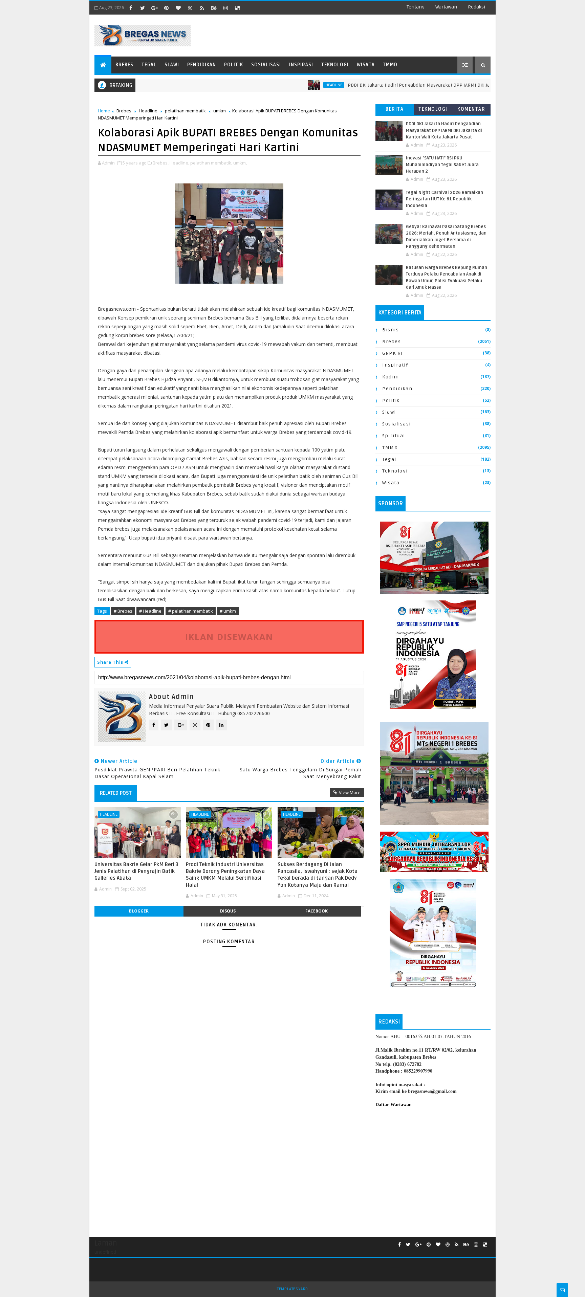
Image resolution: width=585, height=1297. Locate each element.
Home (104, 111)
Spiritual (393, 436)
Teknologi (335, 65)
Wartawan (446, 7)
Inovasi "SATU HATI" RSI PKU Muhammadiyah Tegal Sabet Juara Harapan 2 (442, 164)
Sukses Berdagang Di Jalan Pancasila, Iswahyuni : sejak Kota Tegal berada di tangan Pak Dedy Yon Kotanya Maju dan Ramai (318, 874)
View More (350, 792)
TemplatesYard (292, 1289)
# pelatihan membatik (190, 611)
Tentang (416, 7)
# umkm (228, 611)
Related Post (116, 793)
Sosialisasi (266, 65)
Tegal (149, 65)
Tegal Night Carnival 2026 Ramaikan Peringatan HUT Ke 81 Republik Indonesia (444, 199)
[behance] (214, 8)
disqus (228, 911)
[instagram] (225, 8)
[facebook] (131, 8)
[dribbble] (190, 8)
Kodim (390, 377)
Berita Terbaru (394, 110)
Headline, (179, 163)
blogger (139, 911)
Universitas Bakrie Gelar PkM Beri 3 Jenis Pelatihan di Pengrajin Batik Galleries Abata (136, 871)
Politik (233, 65)
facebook (316, 911)
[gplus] (154, 8)
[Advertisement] (433, 1168)
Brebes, (161, 163)
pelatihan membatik (185, 111)
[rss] (202, 8)
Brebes (124, 65)
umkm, (240, 163)
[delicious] (237, 8)
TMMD (390, 65)
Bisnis (390, 330)
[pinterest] (166, 8)
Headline (148, 111)
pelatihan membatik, (211, 163)
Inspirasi (301, 65)
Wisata (366, 65)
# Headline (150, 611)
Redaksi (476, 7)
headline (302, 85)
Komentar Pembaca (471, 110)
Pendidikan (201, 65)
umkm (219, 111)
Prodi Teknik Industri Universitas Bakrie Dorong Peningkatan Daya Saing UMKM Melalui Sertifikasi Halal (225, 874)
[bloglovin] (178, 8)
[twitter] (142, 8)
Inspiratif (395, 365)
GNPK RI (392, 353)
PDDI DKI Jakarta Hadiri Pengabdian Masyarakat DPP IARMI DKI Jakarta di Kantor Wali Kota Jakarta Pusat (429, 85)
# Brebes (123, 611)
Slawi (172, 65)
